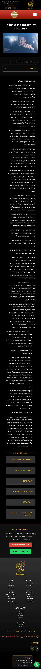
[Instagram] (32, 648)
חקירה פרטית (30, 601)
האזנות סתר (20, 618)
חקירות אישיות (11, 592)
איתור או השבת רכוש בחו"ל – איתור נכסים (21, 513)
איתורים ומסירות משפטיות (22, 491)
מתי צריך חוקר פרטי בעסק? (21, 459)
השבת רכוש (30, 590)
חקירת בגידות (11, 596)
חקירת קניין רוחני (30, 592)
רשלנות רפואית (29, 585)
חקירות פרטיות (20, 626)
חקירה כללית (11, 588)
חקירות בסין (11, 601)
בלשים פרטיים (20, 622)
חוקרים (20, 620)
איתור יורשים (27, 502)
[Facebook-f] (37, 648)
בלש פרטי (20, 615)
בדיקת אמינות (30, 596)
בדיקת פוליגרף (30, 598)
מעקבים (11, 583)
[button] (35, 14)
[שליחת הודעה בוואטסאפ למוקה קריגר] (37, 664)
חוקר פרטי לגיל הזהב (20, 624)
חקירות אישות (11, 590)
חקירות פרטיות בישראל (11, 594)
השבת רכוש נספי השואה (23, 470)
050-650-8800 (10, 8)
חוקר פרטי (20, 611)
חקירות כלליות (11, 585)
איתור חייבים (27, 480)
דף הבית (36, 62)
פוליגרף (30, 588)
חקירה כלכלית (30, 583)
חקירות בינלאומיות (11, 598)
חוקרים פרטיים (20, 613)
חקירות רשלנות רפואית (11, 603)
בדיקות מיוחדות (30, 594)
